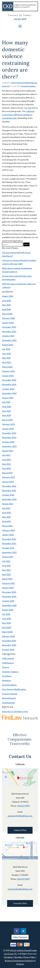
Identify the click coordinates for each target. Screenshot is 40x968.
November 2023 (9, 437)
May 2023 (6, 464)
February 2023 (8, 477)
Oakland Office (20, 830)
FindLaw (20, 964)
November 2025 (9, 331)
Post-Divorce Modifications (14, 689)
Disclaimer (8, 957)
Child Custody (8, 658)
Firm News (6, 676)
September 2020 (9, 605)
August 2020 (7, 610)
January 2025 (8, 375)
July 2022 (6, 508)
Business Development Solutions (19, 960)
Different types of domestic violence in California (19, 286)
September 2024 (9, 393)
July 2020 (6, 614)
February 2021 (8, 583)
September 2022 (9, 499)
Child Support (8, 663)
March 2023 (7, 473)
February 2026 (8, 318)
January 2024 (8, 428)
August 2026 (7, 296)
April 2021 (6, 574)
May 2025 (6, 358)
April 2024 (6, 415)
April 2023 (6, 468)
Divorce (5, 667)
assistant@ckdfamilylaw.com (20, 816)
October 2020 (8, 601)
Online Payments (20, 937)
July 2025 (6, 349)
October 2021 (8, 548)
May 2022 (6, 517)
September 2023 (9, 446)
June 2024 (6, 406)
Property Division (9, 694)
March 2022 (7, 526)
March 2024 (7, 420)
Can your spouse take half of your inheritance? (16, 254)
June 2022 (6, 512)
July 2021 (6, 561)
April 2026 (6, 309)
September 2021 (9, 552)
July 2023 (6, 455)
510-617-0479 (20, 19)
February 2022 (8, 530)
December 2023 (9, 433)
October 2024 (8, 389)
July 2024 (6, 402)
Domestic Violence (28, 86)
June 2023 (6, 459)
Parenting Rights (9, 685)
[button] (20, 26)
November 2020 (9, 596)
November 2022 (9, 490)
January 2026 (8, 322)
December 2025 (9, 327)
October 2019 (8, 649)
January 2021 (8, 587)
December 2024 (9, 380)
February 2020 (8, 636)
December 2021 (9, 539)
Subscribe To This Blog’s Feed (15, 711)
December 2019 (9, 640)
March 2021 (7, 579)
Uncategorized (8, 702)
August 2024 (7, 398)
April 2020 (6, 627)
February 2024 (8, 424)
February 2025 (8, 371)
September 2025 (9, 340)
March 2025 (7, 367)
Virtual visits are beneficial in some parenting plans (17, 278)
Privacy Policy (29, 957)
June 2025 (6, 353)
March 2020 (7, 632)
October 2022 (8, 495)
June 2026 (6, 300)
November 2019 (9, 645)
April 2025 (6, 362)
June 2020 (6, 618)
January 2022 (8, 534)
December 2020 (9, 592)
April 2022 (6, 521)
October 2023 (8, 442)
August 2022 (7, 504)
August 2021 (7, 557)
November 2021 (9, 543)
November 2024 (9, 384)
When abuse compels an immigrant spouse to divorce (17, 270)
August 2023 (7, 451)
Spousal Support (9, 698)
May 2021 (6, 570)
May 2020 (6, 623)
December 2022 (9, 486)
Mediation (6, 680)
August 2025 (7, 345)
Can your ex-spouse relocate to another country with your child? (19, 262)
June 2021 (6, 565)
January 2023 (8, 481)
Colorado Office (20, 903)
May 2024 (6, 411)
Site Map (18, 957)
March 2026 (7, 314)
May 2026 (6, 305)
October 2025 (8, 336)
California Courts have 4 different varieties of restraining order (18, 114)
